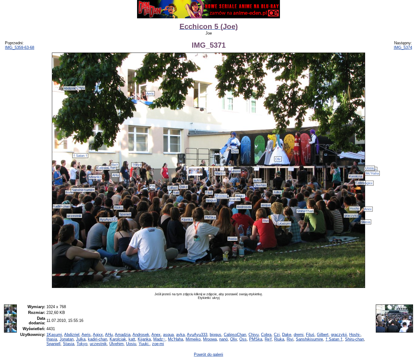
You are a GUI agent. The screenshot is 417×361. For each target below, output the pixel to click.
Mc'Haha (372, 173)
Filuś (208, 192)
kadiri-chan (61, 206)
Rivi (265, 221)
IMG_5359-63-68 (19, 47)
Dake (183, 187)
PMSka (210, 217)
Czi (152, 186)
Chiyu (80, 88)
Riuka (118, 207)
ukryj (215, 298)
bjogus (211, 200)
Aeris (150, 93)
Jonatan (67, 339)
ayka (257, 180)
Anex (368, 209)
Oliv (278, 159)
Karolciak (356, 176)
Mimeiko (95, 177)
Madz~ (220, 173)
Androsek (244, 207)
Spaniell (125, 214)
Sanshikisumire (83, 190)
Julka (277, 192)
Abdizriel (70, 88)
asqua (265, 205)
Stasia (365, 222)
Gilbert (173, 188)
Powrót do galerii (208, 354)
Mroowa (221, 195)
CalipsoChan (106, 168)
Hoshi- (355, 208)
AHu (115, 175)
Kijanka (187, 219)
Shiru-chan (305, 211)
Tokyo (136, 165)
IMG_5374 (403, 47)
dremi (236, 171)
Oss (235, 151)
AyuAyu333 (108, 219)
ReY (115, 165)
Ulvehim (260, 185)
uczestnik (74, 216)
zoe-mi (235, 199)
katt (176, 192)
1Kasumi (284, 223)
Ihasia (232, 239)
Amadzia (122, 334)
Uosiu (369, 168)
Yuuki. (240, 196)
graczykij (351, 215)
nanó (69, 192)
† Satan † (80, 155)
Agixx (368, 183)
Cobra (360, 183)
